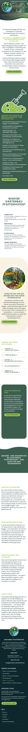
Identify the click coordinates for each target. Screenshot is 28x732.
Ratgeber (5, 714)
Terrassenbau (6, 673)
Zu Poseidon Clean (9, 703)
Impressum (5, 719)
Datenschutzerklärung (8, 721)
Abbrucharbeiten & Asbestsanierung (12, 683)
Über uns (5, 712)
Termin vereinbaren (14, 71)
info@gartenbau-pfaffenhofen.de (15, 663)
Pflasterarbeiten (7, 678)
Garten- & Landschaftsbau (10, 671)
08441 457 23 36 (15, 660)
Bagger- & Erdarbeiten (8, 680)
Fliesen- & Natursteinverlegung (11, 676)
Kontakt (5, 717)
